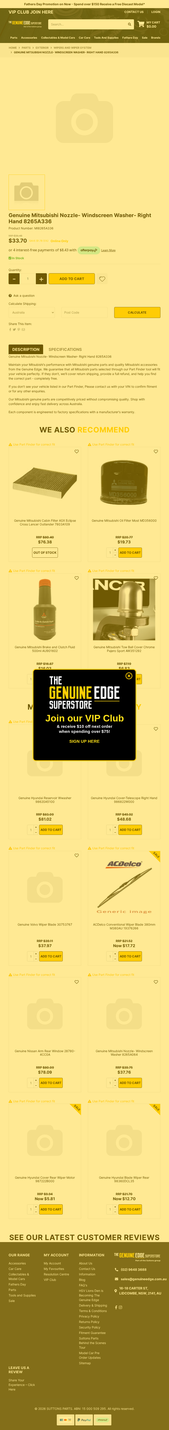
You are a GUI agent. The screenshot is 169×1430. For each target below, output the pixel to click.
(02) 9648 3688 (134, 1270)
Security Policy (89, 1327)
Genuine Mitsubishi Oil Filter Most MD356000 (124, 520)
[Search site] (129, 24)
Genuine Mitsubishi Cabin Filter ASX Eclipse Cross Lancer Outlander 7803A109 (45, 522)
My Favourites (54, 1269)
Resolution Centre (56, 1274)
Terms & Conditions (93, 1311)
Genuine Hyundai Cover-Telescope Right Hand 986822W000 (124, 799)
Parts (12, 1290)
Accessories (17, 1263)
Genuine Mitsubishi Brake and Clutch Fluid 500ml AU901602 (45, 649)
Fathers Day (17, 1284)
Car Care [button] (84, 37)
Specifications (65, 349)
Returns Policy (89, 1322)
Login (155, 12)
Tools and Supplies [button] (106, 37)
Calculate (137, 312)
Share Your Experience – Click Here (22, 1384)
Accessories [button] (29, 37)
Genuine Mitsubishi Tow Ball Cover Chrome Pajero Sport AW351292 (124, 649)
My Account (52, 1263)
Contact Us (87, 1269)
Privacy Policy (89, 1316)
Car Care (15, 1269)
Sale (144, 37)
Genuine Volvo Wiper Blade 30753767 (45, 924)
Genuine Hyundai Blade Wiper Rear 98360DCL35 (124, 1179)
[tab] (26, 349)
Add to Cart (71, 279)
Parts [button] (13, 37)
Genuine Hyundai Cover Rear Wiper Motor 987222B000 (45, 1179)
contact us (134, 12)
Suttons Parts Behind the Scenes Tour (92, 1342)
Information (87, 1274)
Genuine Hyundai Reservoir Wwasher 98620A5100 (44, 799)
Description (25, 349)
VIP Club (50, 1280)
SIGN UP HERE (84, 741)
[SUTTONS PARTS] (25, 24)
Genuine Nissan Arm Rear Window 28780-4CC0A (45, 1053)
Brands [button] (155, 37)
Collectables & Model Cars (19, 1276)
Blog (82, 1280)
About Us (85, 1263)
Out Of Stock (45, 552)
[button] (102, 278)
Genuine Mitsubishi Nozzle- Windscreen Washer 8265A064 (124, 1053)
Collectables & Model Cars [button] (58, 37)
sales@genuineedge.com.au (144, 1279)
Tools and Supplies (22, 1295)
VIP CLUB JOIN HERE (31, 12)
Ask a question (24, 295)
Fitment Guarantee (92, 1333)
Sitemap (85, 1363)
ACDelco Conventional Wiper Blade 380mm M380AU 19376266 (124, 926)
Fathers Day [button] (130, 37)
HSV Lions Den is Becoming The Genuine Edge (91, 1295)
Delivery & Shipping (93, 1305)
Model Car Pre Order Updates (90, 1355)
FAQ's (83, 1285)
